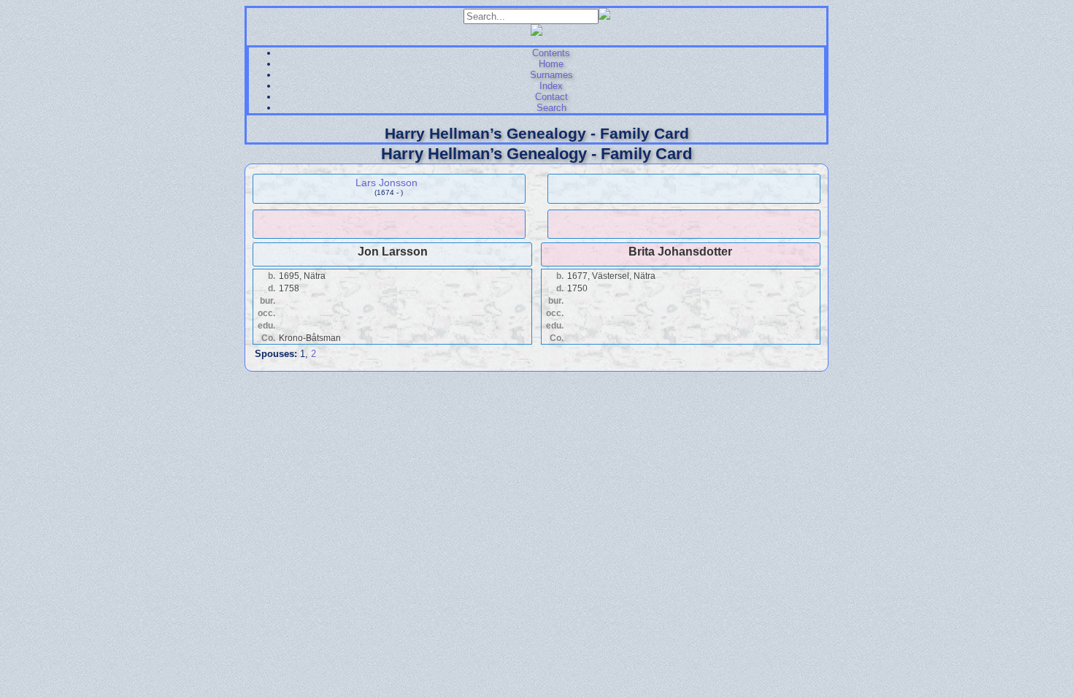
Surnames (551, 74)
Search (551, 107)
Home (551, 63)
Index (551, 85)
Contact (551, 96)
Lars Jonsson (386, 182)
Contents (551, 52)
